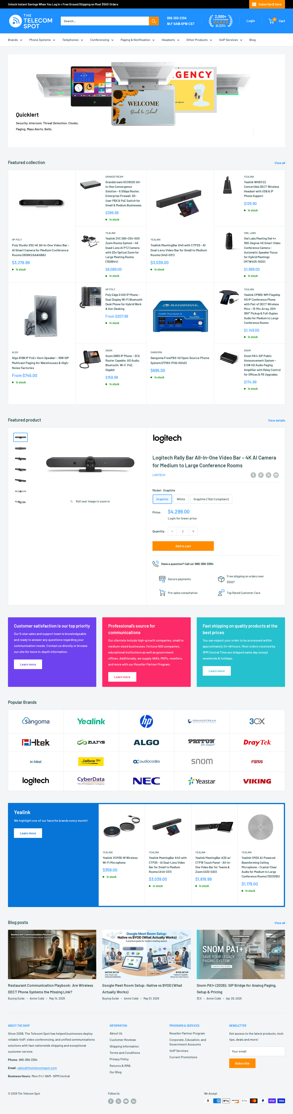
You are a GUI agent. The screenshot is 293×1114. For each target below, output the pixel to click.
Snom (108, 350)
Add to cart (183, 546)
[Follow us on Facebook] (111, 1101)
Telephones (70, 40)
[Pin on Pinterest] (261, 475)
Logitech (158, 475)
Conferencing (99, 40)
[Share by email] (276, 475)
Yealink (110, 233)
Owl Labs (250, 233)
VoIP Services (228, 40)
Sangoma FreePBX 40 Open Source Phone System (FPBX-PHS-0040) (179, 360)
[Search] (154, 21)
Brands (13, 40)
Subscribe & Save (270, 4)
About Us (116, 1033)
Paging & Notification (135, 40)
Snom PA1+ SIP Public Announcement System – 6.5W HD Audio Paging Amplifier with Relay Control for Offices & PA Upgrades (262, 365)
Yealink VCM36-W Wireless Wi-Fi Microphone (120, 860)
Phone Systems (40, 40)
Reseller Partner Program (187, 1033)
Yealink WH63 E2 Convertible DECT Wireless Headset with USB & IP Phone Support (261, 189)
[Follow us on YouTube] (126, 1101)
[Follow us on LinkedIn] (133, 1101)
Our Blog (116, 1072)
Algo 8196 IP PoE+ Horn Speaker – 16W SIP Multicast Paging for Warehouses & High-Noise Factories (40, 363)
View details (277, 420)
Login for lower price (182, 518)
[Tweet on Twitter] (268, 475)
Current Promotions (183, 1057)
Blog (252, 40)
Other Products (197, 40)
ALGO (15, 352)
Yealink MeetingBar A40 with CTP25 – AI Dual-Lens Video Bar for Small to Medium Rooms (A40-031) (178, 250)
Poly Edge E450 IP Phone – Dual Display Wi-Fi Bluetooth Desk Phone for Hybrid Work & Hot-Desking (123, 301)
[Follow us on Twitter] (118, 1101)
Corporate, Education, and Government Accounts (187, 1042)
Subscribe (242, 1063)
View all (280, 163)
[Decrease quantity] (172, 531)
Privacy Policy (119, 1059)
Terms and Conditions (125, 1052)
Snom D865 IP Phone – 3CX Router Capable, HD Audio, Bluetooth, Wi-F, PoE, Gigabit (122, 363)
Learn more (28, 833)
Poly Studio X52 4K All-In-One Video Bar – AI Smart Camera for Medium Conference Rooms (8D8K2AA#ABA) (40, 250)
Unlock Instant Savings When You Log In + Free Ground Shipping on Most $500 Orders (63, 4)
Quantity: (158, 531)
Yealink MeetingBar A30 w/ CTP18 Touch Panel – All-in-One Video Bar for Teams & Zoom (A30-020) (213, 865)
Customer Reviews (123, 1039)
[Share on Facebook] (253, 475)
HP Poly (17, 239)
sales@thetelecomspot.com (37, 1068)
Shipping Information (124, 1046)
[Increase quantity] (193, 531)
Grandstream (114, 176)
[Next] (283, 854)
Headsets (168, 40)
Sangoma (156, 352)
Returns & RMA (120, 1065)
